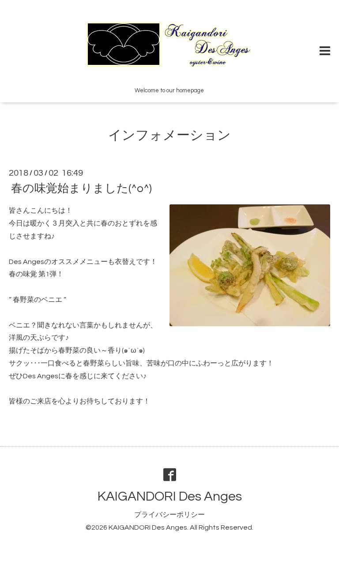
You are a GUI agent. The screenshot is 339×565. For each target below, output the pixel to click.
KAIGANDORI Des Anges (170, 496)
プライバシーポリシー (169, 514)
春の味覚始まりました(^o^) (81, 188)
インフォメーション (169, 135)
